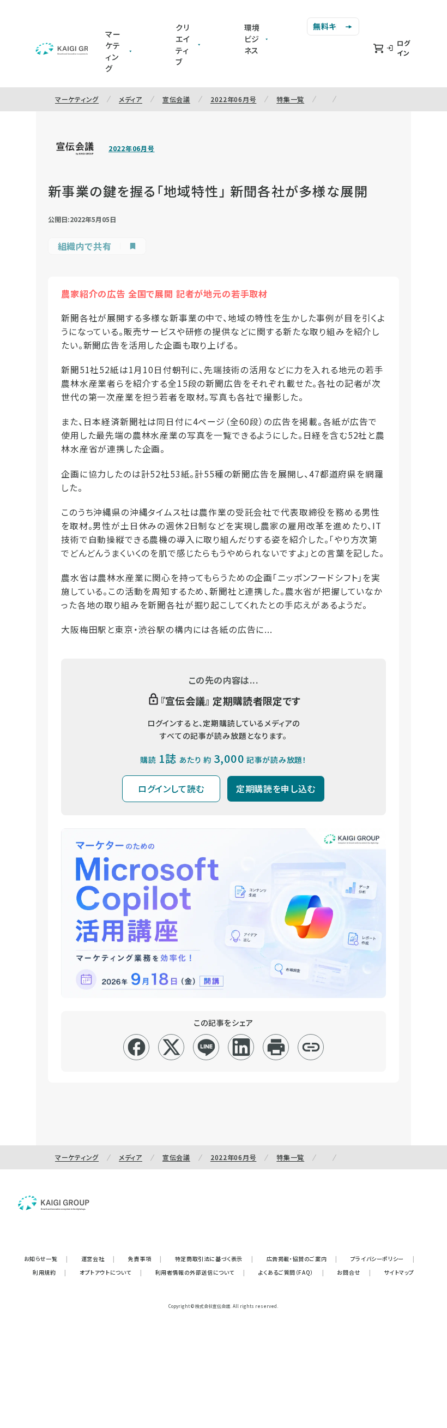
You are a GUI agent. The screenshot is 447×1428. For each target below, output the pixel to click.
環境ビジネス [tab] (252, 39)
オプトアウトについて (111, 1272)
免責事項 (145, 1258)
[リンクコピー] (311, 1047)
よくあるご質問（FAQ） (291, 1272)
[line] (206, 1047)
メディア (130, 99)
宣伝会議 (176, 99)
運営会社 (98, 1258)
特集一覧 (290, 99)
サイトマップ (399, 1272)
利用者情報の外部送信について (200, 1272)
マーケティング (77, 99)
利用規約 (50, 1272)
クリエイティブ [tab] (183, 44)
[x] (171, 1047)
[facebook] (136, 1047)
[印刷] (276, 1047)
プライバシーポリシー (383, 1258)
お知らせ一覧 (46, 1258)
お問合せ (354, 1272)
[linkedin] (241, 1047)
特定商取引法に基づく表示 (214, 1258)
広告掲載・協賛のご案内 (302, 1258)
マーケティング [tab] (113, 51)
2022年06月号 (233, 99)
